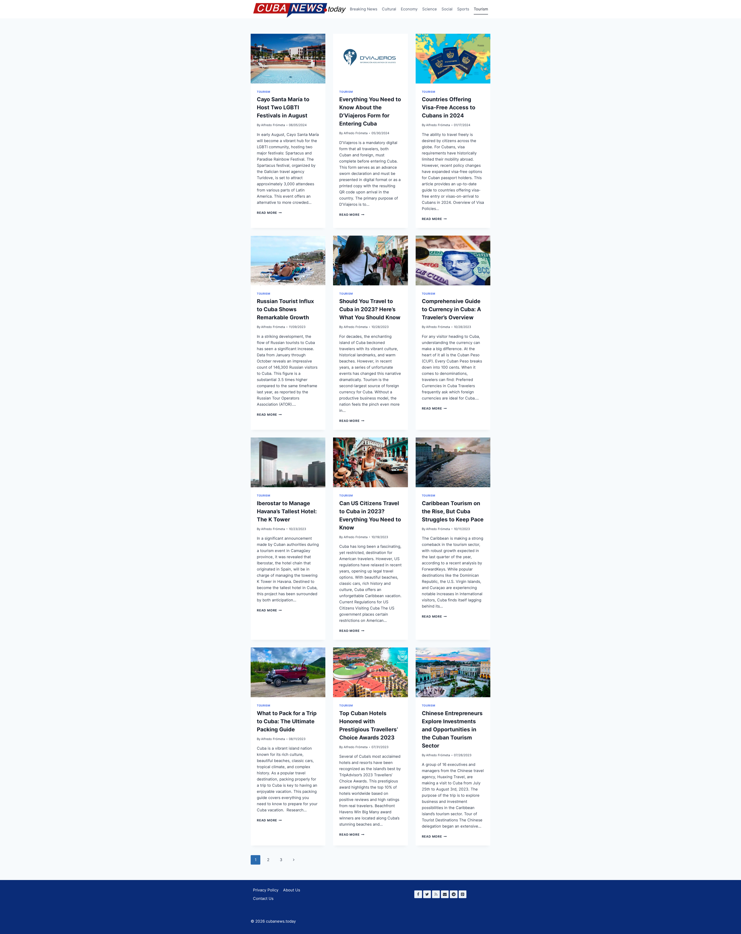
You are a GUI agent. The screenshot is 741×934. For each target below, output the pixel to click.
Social (447, 9)
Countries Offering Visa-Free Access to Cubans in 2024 (448, 107)
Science (429, 9)
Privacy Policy (265, 890)
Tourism (481, 9)
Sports (463, 9)
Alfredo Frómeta (273, 125)
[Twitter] (427, 894)
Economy (409, 9)
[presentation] (288, 58)
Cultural (389, 9)
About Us (291, 890)
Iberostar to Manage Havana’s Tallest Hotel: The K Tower (287, 511)
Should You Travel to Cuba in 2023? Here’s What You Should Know (369, 309)
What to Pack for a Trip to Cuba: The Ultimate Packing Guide (287, 721)
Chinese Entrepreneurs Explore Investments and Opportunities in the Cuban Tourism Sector (452, 729)
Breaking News (363, 9)
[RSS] (436, 894)
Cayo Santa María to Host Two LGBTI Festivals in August (283, 107)
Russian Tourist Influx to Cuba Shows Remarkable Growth (285, 309)
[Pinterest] (462, 894)
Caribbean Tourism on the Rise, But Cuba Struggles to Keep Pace (453, 511)
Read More (269, 213)
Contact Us (263, 898)
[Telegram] (454, 894)
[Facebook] (418, 894)
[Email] (445, 894)
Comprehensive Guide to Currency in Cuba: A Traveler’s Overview (451, 309)
